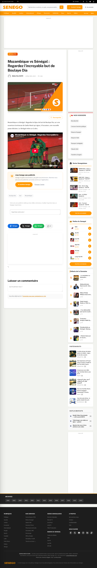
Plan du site (39, 557)
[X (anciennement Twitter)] (87, 1)
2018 (56, 500)
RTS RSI (49, 546)
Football (6, 536)
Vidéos (76, 13)
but (20, 196)
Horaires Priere (30, 525)
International (30, 13)
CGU (70, 525)
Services (86, 13)
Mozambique (28, 196)
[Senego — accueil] (13, 7)
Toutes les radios (80, 264)
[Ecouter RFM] (89, 228)
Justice (21, 13)
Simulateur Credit (30, 539)
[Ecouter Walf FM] (89, 246)
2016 (68, 500)
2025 (14, 500)
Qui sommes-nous (74, 517)
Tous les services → (31, 541)
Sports (69, 13)
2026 (8, 500)
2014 (80, 500)
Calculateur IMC (30, 530)
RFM (48, 538)
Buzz (62, 13)
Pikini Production (51, 528)
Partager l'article (39, 184)
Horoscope (28, 533)
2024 (20, 500)
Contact (71, 520)
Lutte (5, 539)
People (5, 530)
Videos (5, 544)
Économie (47, 13)
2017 (62, 500)
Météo (92, 13)
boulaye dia (12, 196)
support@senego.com (71, 555)
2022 (32, 500)
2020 (44, 500)
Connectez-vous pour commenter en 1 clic (34, 296)
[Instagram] (83, 532)
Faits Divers (7, 541)
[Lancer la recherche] (61, 7)
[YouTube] (90, 1)
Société (14, 13)
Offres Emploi (29, 536)
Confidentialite (73, 522)
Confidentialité (57, 557)
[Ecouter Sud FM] (89, 240)
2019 (50, 500)
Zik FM (49, 540)
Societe (6, 520)
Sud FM (49, 543)
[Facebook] (83, 1)
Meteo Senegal (29, 520)
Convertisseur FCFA (31, 517)
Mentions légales (46, 557)
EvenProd (49, 522)
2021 (38, 500)
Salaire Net (28, 522)
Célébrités (55, 13)
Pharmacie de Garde (31, 528)
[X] (74, 532)
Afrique (39, 13)
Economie (6, 525)
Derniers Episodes (52, 517)
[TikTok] (93, 1)
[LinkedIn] (87, 532)
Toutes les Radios (51, 535)
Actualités (12, 54)
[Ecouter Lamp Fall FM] (89, 258)
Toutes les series (80, 213)
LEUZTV (49, 525)
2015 (74, 500)
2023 (26, 500)
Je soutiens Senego (24, 185)
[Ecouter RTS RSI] (89, 252)
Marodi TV (50, 520)
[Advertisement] (48, 33)
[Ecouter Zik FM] (89, 234)
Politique (6, 13)
